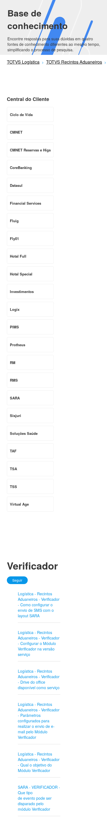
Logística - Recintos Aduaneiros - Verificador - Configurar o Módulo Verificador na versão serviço (39, 643)
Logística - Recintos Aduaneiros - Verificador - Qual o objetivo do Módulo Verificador (39, 762)
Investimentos (22, 291)
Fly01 (14, 238)
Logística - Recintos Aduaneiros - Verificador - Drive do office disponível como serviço (39, 679)
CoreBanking (21, 167)
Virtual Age (19, 504)
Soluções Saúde (24, 433)
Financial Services (25, 203)
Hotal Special (21, 274)
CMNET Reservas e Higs (30, 150)
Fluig (14, 220)
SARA (15, 398)
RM (12, 362)
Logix (14, 309)
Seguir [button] (17, 580)
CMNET (16, 132)
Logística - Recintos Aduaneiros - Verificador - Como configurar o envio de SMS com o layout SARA (39, 604)
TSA (13, 468)
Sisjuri (15, 415)
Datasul (16, 185)
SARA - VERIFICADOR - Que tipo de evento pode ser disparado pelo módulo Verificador (39, 798)
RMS (14, 380)
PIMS (14, 326)
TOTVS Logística (23, 62)
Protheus (17, 344)
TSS (13, 486)
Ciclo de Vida (21, 114)
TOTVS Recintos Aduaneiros (74, 62)
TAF (13, 450)
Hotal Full (18, 256)
